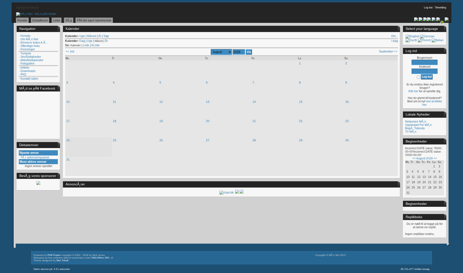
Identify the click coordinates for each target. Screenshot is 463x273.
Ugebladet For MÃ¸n (418, 125)
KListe (95, 45)
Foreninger (27, 49)
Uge (82, 36)
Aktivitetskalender (31, 60)
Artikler (24, 67)
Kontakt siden (29, 78)
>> (435, 158)
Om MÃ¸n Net (29, 39)
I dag (394, 41)
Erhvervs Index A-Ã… (34, 42)
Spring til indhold (27, 7)
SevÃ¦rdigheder (30, 56)
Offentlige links (30, 46)
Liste (86, 45)
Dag (82, 41)
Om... (394, 36)
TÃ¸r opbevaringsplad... (35, 157)
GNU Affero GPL (100, 257)
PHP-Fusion (54, 255)
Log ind (428, 7)
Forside (25, 36)
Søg (106, 36)
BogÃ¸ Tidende (415, 128)
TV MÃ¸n (410, 131)
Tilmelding (440, 7)
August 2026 (424, 158)
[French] (424, 40)
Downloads (27, 71)
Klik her (413, 91)
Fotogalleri (27, 63)
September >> (388, 51)
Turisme (25, 53)
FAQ (23, 74)
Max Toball (62, 260)
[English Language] (412, 36)
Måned (91, 36)
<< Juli (70, 51)
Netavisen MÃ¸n (415, 121)
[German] (427, 36)
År (99, 36)
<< (414, 158)
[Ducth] (411, 40)
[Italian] (437, 40)
